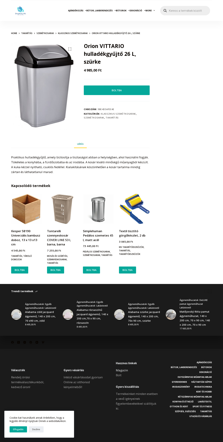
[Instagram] (24, 342)
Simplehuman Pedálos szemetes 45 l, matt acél (98, 235)
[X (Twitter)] (18, 342)
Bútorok (121, 10)
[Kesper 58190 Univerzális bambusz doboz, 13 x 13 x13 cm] (26, 209)
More (148, 10)
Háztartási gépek (201, 382)
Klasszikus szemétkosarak (118, 113)
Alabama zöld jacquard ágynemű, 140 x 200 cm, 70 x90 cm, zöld (40, 316)
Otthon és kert (179, 406)
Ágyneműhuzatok (34, 304)
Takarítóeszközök (129, 254)
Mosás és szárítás (57, 255)
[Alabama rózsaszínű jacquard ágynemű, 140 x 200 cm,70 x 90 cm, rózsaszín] (68, 314)
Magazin (122, 370)
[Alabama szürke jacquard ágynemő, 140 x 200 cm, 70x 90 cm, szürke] (119, 314)
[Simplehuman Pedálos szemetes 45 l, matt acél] (98, 209)
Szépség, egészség (185, 411)
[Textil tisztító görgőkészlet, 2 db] (134, 209)
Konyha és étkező (183, 401)
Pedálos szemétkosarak (96, 251)
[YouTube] (37, 342)
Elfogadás (18, 429)
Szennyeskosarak (57, 259)
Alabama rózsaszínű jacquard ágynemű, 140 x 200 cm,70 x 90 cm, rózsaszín (92, 316)
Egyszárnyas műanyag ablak (195, 377)
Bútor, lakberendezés (99, 10)
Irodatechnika (203, 386)
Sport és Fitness (202, 406)
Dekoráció (136, 10)
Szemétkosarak (94, 117)
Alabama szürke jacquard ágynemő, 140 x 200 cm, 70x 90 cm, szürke (144, 316)
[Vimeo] (43, 342)
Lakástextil (50, 307)
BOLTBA (117, 90)
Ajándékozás (75, 10)
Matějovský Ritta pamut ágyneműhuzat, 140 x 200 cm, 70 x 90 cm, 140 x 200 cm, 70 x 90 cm (195, 318)
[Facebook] (12, 342)
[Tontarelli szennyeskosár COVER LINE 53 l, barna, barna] (62, 209)
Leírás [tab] (80, 144)
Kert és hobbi (204, 391)
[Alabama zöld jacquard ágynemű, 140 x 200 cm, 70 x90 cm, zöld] (16, 314)
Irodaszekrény (181, 386)
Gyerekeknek (179, 382)
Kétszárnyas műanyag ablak (195, 396)
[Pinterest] (30, 342)
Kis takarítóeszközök (131, 247)
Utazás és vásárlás (200, 416)
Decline (36, 429)
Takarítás (112, 117)
